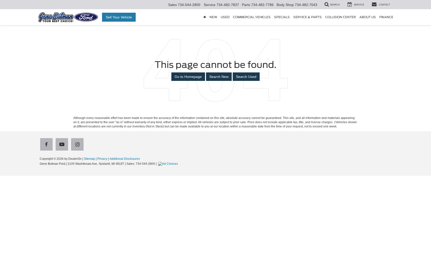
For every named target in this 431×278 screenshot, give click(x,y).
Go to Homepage (188, 77)
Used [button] (225, 17)
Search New (218, 77)
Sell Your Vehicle (119, 17)
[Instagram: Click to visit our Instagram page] (78, 145)
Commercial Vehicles (252, 17)
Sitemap (89, 159)
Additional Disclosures (124, 159)
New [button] (213, 17)
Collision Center (340, 17)
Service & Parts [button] (307, 17)
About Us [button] (367, 17)
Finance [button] (386, 17)
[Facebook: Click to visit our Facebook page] (47, 145)
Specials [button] (282, 17)
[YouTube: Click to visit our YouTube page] (63, 145)
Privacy (102, 159)
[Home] (205, 17)
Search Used (246, 77)
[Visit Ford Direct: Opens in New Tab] (168, 164)
